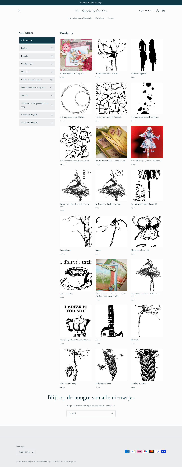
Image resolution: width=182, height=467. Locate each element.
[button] (19, 11)
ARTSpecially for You (29, 461)
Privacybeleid (57, 461)
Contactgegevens (70, 461)
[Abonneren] (112, 413)
